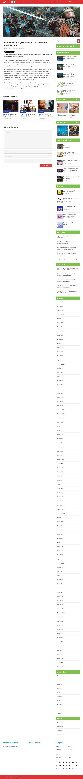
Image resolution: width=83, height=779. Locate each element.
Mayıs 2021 (60, 472)
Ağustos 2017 (60, 658)
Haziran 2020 (60, 517)
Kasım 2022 (60, 397)
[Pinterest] (69, 762)
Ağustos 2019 (60, 559)
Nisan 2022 (60, 426)
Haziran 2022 (60, 418)
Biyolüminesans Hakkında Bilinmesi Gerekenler (70, 57)
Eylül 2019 (60, 554)
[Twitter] (63, 765)
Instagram (59, 684)
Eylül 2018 (60, 604)
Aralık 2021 (60, 443)
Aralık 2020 (60, 492)
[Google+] (66, 762)
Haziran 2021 (60, 467)
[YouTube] (57, 768)
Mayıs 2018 (60, 621)
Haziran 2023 (60, 368)
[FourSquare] (60, 768)
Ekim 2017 (60, 650)
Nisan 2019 (60, 575)
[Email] (73, 768)
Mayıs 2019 (60, 571)
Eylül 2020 (60, 505)
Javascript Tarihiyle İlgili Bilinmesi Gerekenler (69, 190)
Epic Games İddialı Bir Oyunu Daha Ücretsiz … (70, 65)
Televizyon (60, 709)
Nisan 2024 (60, 326)
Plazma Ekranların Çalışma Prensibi (70, 161)
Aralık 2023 (60, 343)
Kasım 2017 (60, 646)
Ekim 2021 (60, 451)
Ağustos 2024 (60, 310)
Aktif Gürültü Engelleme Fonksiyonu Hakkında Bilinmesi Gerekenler (69, 74)
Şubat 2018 (60, 633)
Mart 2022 (60, 430)
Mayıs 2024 (60, 322)
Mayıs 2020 (60, 521)
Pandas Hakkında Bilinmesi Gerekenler (70, 199)
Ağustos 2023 (60, 360)
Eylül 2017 (60, 654)
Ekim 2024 (60, 302)
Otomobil (43, 2)
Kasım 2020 (60, 496)
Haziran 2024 (60, 318)
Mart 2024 (60, 331)
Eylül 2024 (60, 306)
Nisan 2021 (60, 476)
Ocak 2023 (60, 389)
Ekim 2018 (60, 600)
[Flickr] (63, 762)
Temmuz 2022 (61, 414)
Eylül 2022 (60, 405)
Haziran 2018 (60, 617)
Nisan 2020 (60, 525)
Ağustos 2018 (60, 608)
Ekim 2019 (60, 550)
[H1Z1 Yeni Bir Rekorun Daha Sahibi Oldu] (28, 106)
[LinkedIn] (57, 765)
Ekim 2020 (60, 501)
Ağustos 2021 (60, 459)
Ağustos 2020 (60, 509)
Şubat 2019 (60, 583)
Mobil (50, 2)
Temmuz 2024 (61, 314)
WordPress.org (61, 734)
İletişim (69, 2)
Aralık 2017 (60, 642)
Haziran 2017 (60, 666)
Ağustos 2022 (60, 409)
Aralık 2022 (60, 393)
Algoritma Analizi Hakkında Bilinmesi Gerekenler (70, 82)
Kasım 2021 (60, 447)
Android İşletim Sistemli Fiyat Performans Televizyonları (70, 169)
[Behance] (60, 762)
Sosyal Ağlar (59, 2)
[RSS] (76, 768)
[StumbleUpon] (69, 765)
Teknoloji (33, 2)
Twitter (59, 713)
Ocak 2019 (60, 588)
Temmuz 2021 (61, 463)
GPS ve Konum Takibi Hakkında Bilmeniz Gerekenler (71, 153)
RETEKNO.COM (7, 777)
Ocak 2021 (60, 488)
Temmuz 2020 (61, 513)
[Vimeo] (66, 765)
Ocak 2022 (60, 438)
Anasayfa (24, 2)
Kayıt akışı (60, 726)
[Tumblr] (73, 765)
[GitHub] (76, 765)
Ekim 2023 (60, 351)
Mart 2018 (60, 629)
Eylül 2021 (60, 455)
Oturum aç (60, 722)
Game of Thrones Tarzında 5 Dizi (70, 144)
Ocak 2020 (60, 538)
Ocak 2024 (60, 339)
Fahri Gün (7, 48)
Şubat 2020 (60, 534)
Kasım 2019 (60, 546)
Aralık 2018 (60, 592)
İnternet (59, 688)
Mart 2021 (60, 480)
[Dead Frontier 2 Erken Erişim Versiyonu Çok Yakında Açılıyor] (10, 106)
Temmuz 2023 (61, 364)
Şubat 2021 (60, 484)
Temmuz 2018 (61, 613)
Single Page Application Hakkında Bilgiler (69, 91)
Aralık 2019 (60, 542)
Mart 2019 (60, 579)
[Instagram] (73, 762)
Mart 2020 (60, 530)
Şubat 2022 (60, 434)
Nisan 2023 (60, 376)
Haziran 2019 (60, 567)
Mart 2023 (60, 380)
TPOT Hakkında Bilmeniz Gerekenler (69, 207)
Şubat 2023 (60, 385)
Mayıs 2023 (60, 372)
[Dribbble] (76, 762)
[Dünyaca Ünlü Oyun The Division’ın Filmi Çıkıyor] (46, 106)
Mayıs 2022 (60, 422)
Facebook (59, 680)
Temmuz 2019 (61, 563)
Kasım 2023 (60, 347)
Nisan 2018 (60, 625)
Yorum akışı (60, 730)
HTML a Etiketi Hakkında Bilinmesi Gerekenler (69, 215)
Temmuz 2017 (61, 662)
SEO (58, 700)
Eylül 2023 (60, 355)
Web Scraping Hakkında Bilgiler (69, 223)
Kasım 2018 (60, 596)
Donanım (59, 676)
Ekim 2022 (60, 401)
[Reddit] (63, 768)
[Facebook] (57, 762)
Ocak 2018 (60, 637)
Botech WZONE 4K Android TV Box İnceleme (71, 177)
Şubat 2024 (60, 335)
